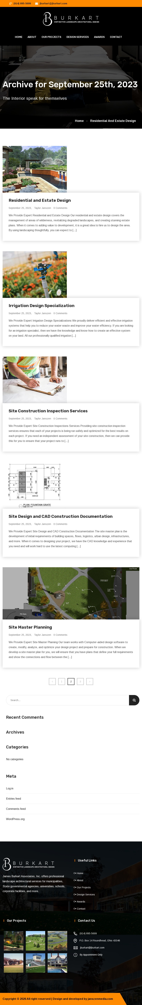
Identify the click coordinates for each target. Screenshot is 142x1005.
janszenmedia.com (100, 998)
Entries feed (13, 798)
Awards (99, 37)
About (32, 37)
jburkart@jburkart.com (53, 3)
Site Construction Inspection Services (48, 411)
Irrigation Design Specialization (41, 305)
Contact (116, 37)
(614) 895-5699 (22, 3)
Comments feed (16, 808)
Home (18, 37)
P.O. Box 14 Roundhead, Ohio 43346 (99, 940)
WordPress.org (15, 819)
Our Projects (51, 37)
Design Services (77, 37)
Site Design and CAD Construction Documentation (61, 516)
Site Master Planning (30, 627)
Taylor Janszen (42, 208)
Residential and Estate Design (113, 121)
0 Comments (60, 208)
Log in (9, 788)
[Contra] (71, 18)
